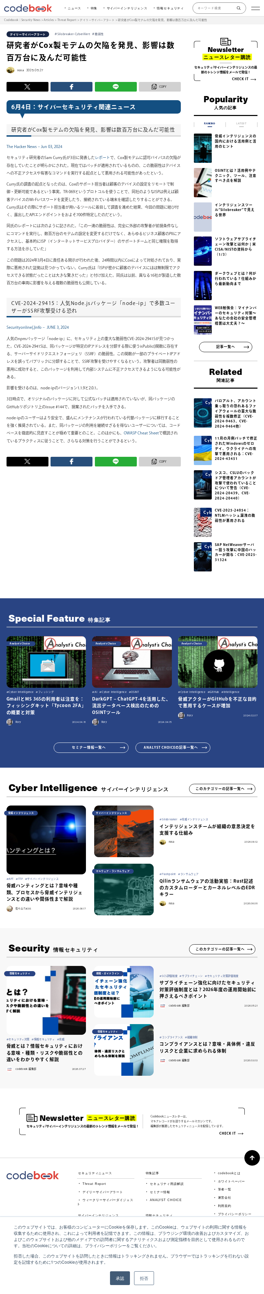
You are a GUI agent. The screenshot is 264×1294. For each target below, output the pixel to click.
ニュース (74, 8)
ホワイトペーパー (231, 1181)
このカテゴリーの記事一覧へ (220, 788)
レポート (102, 157)
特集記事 (152, 1173)
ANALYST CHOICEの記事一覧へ (171, 747)
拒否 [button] (144, 1278)
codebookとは (229, 1173)
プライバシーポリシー (235, 1214)
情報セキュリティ (170, 8)
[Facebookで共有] (71, 87)
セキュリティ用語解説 (167, 1184)
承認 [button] (120, 1278)
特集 (94, 8)
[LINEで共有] (116, 87)
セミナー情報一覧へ (89, 747)
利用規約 (224, 1206)
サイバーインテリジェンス (127, 8)
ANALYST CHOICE (166, 1200)
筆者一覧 (224, 1189)
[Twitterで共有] (27, 87)
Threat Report (94, 1184)
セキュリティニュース (95, 1173)
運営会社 (224, 1197)
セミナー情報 (160, 1192)
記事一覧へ (225, 346)
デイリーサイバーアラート (102, 1192)
